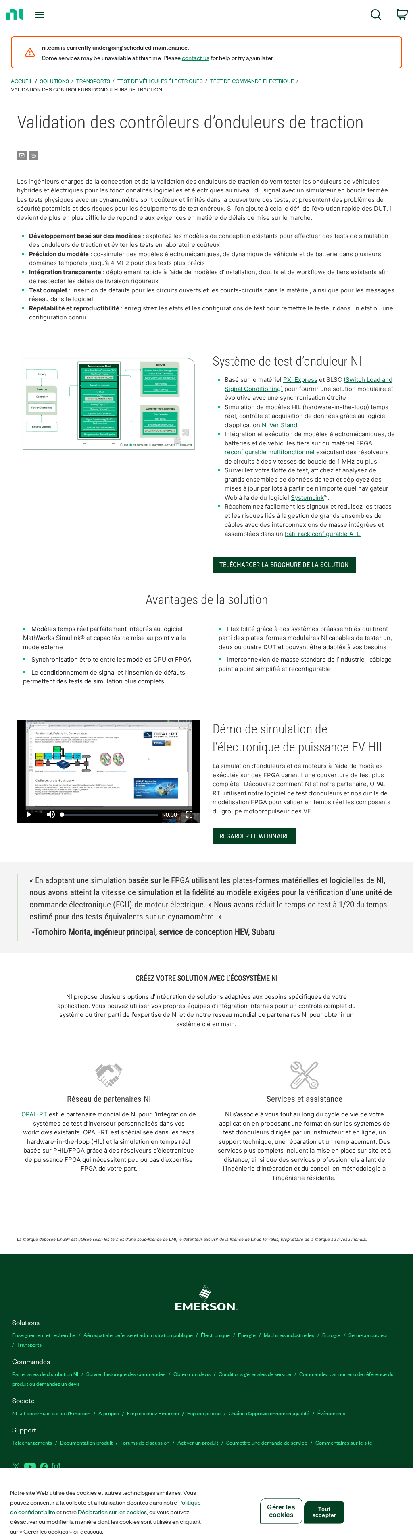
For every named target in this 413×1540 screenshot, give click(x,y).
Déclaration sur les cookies (112, 1512)
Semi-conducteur (368, 1335)
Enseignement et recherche (43, 1335)
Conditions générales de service (255, 1374)
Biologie (331, 1335)
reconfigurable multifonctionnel (270, 452)
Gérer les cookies (281, 1511)
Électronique (215, 1335)
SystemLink (307, 497)
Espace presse (204, 1413)
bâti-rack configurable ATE (323, 534)
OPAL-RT (34, 1114)
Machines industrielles (289, 1335)
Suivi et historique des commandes (125, 1374)
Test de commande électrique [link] (252, 81)
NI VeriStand (279, 425)
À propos (108, 1413)
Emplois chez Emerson (153, 1413)
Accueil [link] (22, 81)
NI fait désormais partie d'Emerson (51, 1413)
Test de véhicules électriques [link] (160, 81)
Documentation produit (86, 1442)
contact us (195, 58)
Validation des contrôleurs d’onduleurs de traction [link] (86, 89)
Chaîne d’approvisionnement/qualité (269, 1413)
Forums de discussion (145, 1442)
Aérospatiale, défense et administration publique (138, 1335)
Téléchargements (32, 1442)
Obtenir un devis (192, 1374)
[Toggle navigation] (53, 15)
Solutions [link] (54, 81)
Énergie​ (247, 1335)
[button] (108, 403)
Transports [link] (93, 81)
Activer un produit (197, 1442)
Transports (29, 1344)
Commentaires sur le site (343, 1442)
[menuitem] (376, 16)
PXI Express (300, 379)
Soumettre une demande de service (266, 1442)
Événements (331, 1413)
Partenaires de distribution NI (45, 1374)
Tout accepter (324, 1511)
